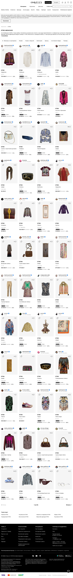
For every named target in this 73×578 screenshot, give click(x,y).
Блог (2, 536)
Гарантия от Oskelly (6, 531)
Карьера (3, 541)
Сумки (49, 9)
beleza (42, 236)
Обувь (37, 9)
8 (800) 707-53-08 (57, 535)
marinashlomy (62, 45)
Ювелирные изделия (66, 9)
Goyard (42, 550)
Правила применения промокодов (23, 544)
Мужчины (32, 6)
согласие (6, 17)
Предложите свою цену (24, 539)
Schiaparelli (60, 550)
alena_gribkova (44, 466)
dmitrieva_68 (43, 160)
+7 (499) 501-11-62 (56, 539)
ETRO (2, 70)
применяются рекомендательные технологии (11, 559)
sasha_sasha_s (8, 198)
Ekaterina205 (62, 198)
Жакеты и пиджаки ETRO (43, 514)
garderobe (7, 160)
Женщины (23, 6)
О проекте (4, 529)
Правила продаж (42, 575)
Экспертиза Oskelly (40, 531)
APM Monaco (54, 550)
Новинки (12, 9)
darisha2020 (25, 351)
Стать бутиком (39, 539)
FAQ (53, 531)
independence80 (45, 275)
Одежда (43, 9)
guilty (41, 45)
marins (6, 390)
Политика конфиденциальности (59, 575)
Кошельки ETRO (23, 514)
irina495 (61, 428)
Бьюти (33, 9)
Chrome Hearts (27, 550)
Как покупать (21, 529)
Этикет (3, 539)
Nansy (60, 351)
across (60, 160)
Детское (40, 6)
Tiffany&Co (33, 550)
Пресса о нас (4, 534)
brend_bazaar (8, 122)
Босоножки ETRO (23, 516)
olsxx (23, 313)
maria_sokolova (8, 428)
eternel (24, 198)
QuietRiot (6, 236)
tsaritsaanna (62, 390)
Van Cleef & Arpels (19, 550)
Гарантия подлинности (24, 531)
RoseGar (24, 160)
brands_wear (25, 236)
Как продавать (39, 529)
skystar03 (43, 122)
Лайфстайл (49, 6)
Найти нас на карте (57, 545)
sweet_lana (25, 45)
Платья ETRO (4, 514)
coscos (6, 351)
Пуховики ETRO (58, 516)
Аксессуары (26, 9)
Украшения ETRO (6, 516)
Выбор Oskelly (5, 9)
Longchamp (66, 550)
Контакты (54, 529)
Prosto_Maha (25, 390)
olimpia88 (61, 83)
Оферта (49, 575)
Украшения (55, 9)
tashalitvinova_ (26, 122)
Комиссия (37, 536)
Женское (3, 26)
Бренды (19, 9)
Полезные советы (22, 541)
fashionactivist (8, 45)
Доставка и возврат (23, 536)
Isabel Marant (47, 550)
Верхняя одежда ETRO (42, 516)
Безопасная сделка (23, 534)
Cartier (38, 550)
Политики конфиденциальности (41, 16)
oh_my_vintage (44, 428)
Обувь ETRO (57, 514)
